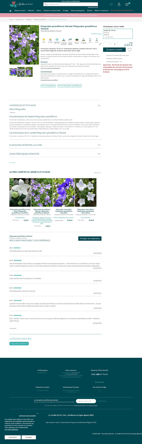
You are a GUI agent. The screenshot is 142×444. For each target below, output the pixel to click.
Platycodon (29, 19)
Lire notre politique (11, 429)
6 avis (99, 34)
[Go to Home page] (21, 4)
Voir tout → (97, 173)
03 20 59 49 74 (76, 372)
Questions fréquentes (70, 422)
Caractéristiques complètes (49, 80)
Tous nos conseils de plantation (50, 68)
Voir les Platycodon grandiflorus (69, 86)
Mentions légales (85, 422)
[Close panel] (37, 413)
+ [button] (115, 44)
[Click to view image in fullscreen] (24, 45)
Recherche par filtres (93, 7)
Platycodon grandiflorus (40, 19)
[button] (111, 4)
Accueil (11, 19)
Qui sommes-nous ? (53, 422)
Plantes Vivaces (19, 19)
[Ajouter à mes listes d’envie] (129, 49)
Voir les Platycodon (48, 86)
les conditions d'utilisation (92, 405)
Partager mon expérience (90, 239)
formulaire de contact (72, 374)
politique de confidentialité (79, 405)
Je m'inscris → (103, 401)
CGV (94, 422)
